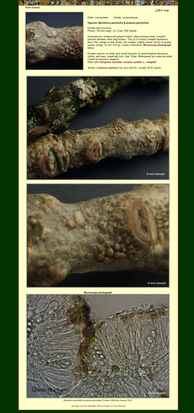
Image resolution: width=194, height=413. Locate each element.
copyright (92, 406)
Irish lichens (32, 7)
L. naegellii (149, 62)
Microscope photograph (157, 45)
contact (106, 406)
